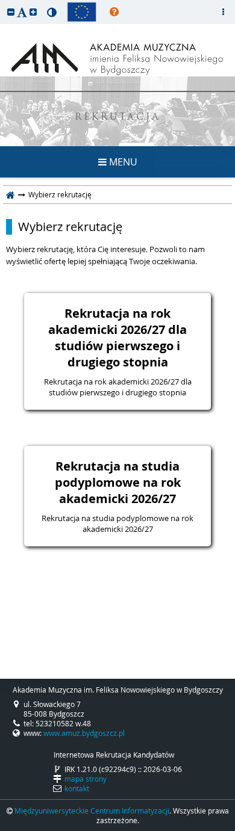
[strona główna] (10, 194)
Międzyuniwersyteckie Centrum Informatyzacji (91, 810)
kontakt (76, 788)
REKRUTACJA (118, 117)
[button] (10, 11)
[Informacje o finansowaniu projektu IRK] (81, 12)
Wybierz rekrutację (70, 227)
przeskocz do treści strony (3, 3)
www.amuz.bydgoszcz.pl (84, 733)
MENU (122, 161)
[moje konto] (223, 12)
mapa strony (85, 778)
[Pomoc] (114, 12)
